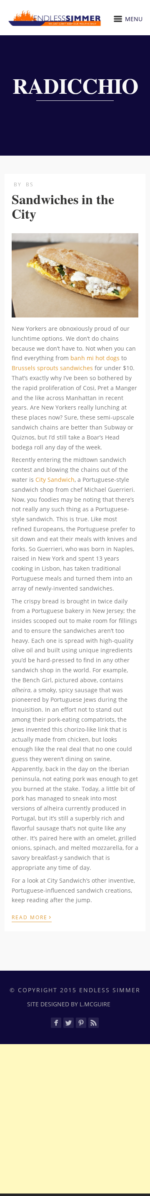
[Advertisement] (75, 1119)
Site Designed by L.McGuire (68, 1004)
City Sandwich (55, 479)
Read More (32, 916)
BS (30, 184)
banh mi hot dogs (95, 358)
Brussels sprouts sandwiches (52, 368)
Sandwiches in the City (63, 206)
